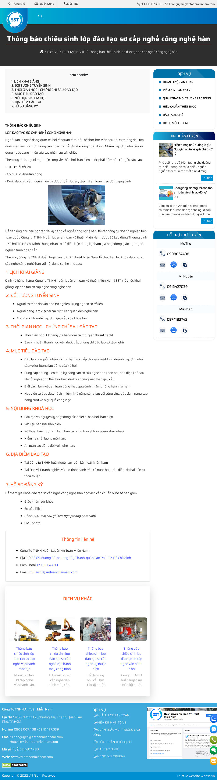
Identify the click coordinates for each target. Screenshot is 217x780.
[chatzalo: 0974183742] (173, 331)
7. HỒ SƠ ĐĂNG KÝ (24, 106)
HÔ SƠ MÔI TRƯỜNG (176, 123)
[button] (40, 16)
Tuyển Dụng (46, 3)
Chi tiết (207, 178)
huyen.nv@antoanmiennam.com (53, 572)
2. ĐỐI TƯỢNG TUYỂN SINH (31, 85)
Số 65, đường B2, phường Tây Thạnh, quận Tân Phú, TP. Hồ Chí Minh (81, 557)
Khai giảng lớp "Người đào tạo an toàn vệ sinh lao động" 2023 (193, 192)
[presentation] (14, 655)
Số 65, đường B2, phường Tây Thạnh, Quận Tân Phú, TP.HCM (42, 719)
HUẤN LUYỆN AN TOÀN (178, 82)
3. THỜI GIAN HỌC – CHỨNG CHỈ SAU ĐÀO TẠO (44, 89)
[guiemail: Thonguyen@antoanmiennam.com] (162, 265)
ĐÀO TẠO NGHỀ (173, 115)
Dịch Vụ (184, 73)
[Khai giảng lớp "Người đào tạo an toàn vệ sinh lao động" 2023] (166, 198)
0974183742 (176, 319)
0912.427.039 (48, 729)
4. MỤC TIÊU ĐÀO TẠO (27, 93)
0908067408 (47, 565)
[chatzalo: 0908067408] (173, 265)
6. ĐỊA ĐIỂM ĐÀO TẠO (26, 102)
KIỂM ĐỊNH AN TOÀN (177, 90)
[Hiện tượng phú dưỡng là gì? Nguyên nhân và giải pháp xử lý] (166, 155)
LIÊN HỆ (72, 3)
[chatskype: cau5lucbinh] (184, 265)
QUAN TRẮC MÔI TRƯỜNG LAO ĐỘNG (187, 98)
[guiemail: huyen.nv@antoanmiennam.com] (162, 298)
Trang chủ (18, 3)
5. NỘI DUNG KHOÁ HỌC (28, 98)
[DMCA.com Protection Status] (15, 766)
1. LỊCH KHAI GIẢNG (25, 81)
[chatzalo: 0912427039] (173, 298)
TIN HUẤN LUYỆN (184, 136)
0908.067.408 (151, 4)
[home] (41, 51)
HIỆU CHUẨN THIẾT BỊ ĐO (179, 106)
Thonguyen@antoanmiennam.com (192, 4)
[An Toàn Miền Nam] (14, 30)
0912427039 (177, 286)
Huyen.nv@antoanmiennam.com (34, 741)
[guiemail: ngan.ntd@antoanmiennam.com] (162, 331)
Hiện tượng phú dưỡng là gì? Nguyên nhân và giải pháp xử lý (193, 149)
